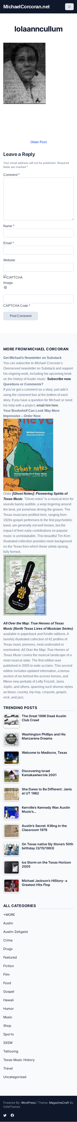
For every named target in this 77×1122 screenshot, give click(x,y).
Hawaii (8, 1000)
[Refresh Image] (38, 287)
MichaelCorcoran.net (26, 6)
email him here (47, 405)
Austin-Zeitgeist (15, 932)
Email (8, 243)
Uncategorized (14, 1077)
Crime (8, 940)
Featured (10, 957)
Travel (8, 1068)
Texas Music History (19, 1060)
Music (7, 1017)
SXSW (8, 1043)
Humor (8, 1009)
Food (7, 983)
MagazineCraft (59, 1102)
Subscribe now (59, 379)
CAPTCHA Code (15, 305)
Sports (8, 1034)
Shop (7, 1026)
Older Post (38, 142)
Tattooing (10, 1051)
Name (8, 226)
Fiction (8, 966)
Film (6, 974)
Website (9, 260)
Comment (11, 174)
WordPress (28, 1102)
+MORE (9, 915)
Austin (8, 923)
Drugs (8, 949)
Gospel (8, 991)
